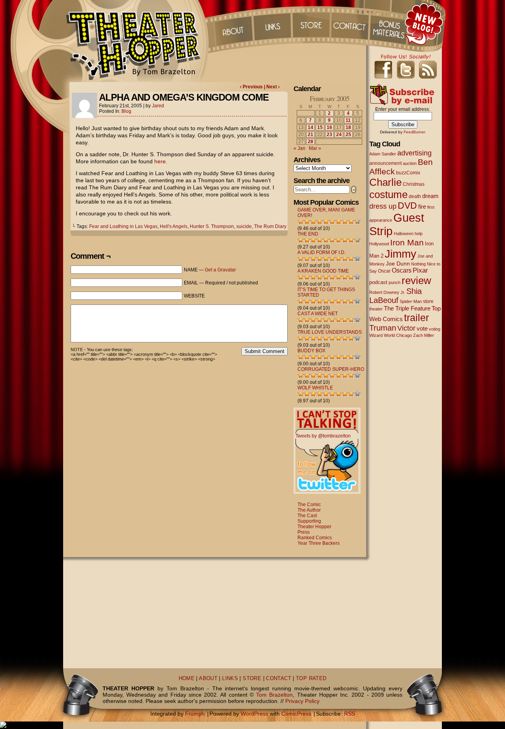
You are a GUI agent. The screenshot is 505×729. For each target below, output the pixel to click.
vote (422, 328)
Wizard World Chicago (390, 335)
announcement (385, 163)
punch (394, 282)
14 (310, 127)
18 (348, 127)
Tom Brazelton (274, 695)
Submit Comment (264, 351)
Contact (350, 23)
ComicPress (296, 713)
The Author (309, 510)
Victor (406, 328)
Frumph (195, 713)
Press (303, 532)
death (415, 196)
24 (339, 134)
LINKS (230, 678)
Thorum (390, 23)
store (428, 301)
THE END (307, 234)
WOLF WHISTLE (315, 388)
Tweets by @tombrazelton (323, 436)
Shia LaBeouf (395, 296)
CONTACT (278, 678)
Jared (158, 105)
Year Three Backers (318, 543)
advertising (414, 153)
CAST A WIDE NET (317, 313)
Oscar (384, 271)
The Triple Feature (407, 308)
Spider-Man (411, 301)
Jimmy (400, 253)
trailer (416, 317)
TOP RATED (311, 678)
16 (329, 127)
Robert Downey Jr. (387, 292)
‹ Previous (252, 87)
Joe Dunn (398, 263)
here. (160, 161)
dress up (383, 206)
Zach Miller (423, 335)
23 (329, 134)
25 (348, 134)
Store (311, 23)
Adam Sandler (382, 153)
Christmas (414, 184)
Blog (126, 111)
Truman (382, 327)
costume (388, 194)
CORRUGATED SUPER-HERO (330, 369)
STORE (252, 678)
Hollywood (379, 243)
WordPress (254, 713)
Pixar (420, 270)
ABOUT (208, 678)
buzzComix (408, 173)
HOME (187, 678)
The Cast (307, 515)
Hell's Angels (173, 226)
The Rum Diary (270, 226)
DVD (407, 206)
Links (272, 23)
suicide (244, 226)
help (419, 233)
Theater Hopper (138, 41)
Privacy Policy (302, 701)
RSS (349, 713)
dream (430, 196)
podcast (378, 282)
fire (422, 206)
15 (320, 127)
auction (410, 163)
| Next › (272, 87)
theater (376, 309)
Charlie (385, 182)
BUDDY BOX (311, 350)
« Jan (299, 148)
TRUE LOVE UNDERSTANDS (329, 332)
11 (348, 120)
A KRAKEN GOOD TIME (323, 271)
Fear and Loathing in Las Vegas (123, 226)
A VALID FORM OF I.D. (321, 252)
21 (310, 134)
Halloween (403, 233)
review (416, 280)
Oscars (401, 270)
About (232, 23)
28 (310, 141)
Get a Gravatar (220, 270)
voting (434, 329)
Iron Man (407, 242)
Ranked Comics (314, 537)
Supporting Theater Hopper (314, 523)
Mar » (315, 148)
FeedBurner (414, 132)
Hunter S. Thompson (212, 226)
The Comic (309, 504)
